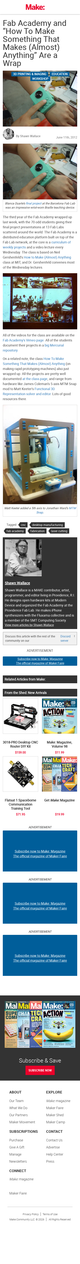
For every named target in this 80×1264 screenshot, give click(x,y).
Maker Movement (22, 1122)
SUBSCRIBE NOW (40, 1070)
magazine (58, 1100)
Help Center (54, 1154)
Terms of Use (50, 1214)
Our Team (16, 1100)
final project (33, 203)
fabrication (37, 531)
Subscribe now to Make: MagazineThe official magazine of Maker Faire (40, 661)
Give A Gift (16, 1147)
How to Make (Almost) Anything (47, 257)
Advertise (53, 1147)
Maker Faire (54, 1108)
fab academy (15, 531)
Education (60, 74)
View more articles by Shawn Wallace (29, 625)
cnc (23, 525)
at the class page (34, 378)
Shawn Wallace (17, 582)
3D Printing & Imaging (29, 74)
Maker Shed (55, 1115)
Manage (15, 1154)
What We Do (18, 1108)
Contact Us (54, 1140)
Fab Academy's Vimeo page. (24, 340)
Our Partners (18, 1115)
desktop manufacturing (47, 525)
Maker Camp (55, 1122)
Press (50, 1161)
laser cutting (59, 531)
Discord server (65, 638)
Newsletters (18, 1161)
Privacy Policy (31, 1214)
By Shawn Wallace (28, 136)
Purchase (16, 1140)
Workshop (40, 79)
